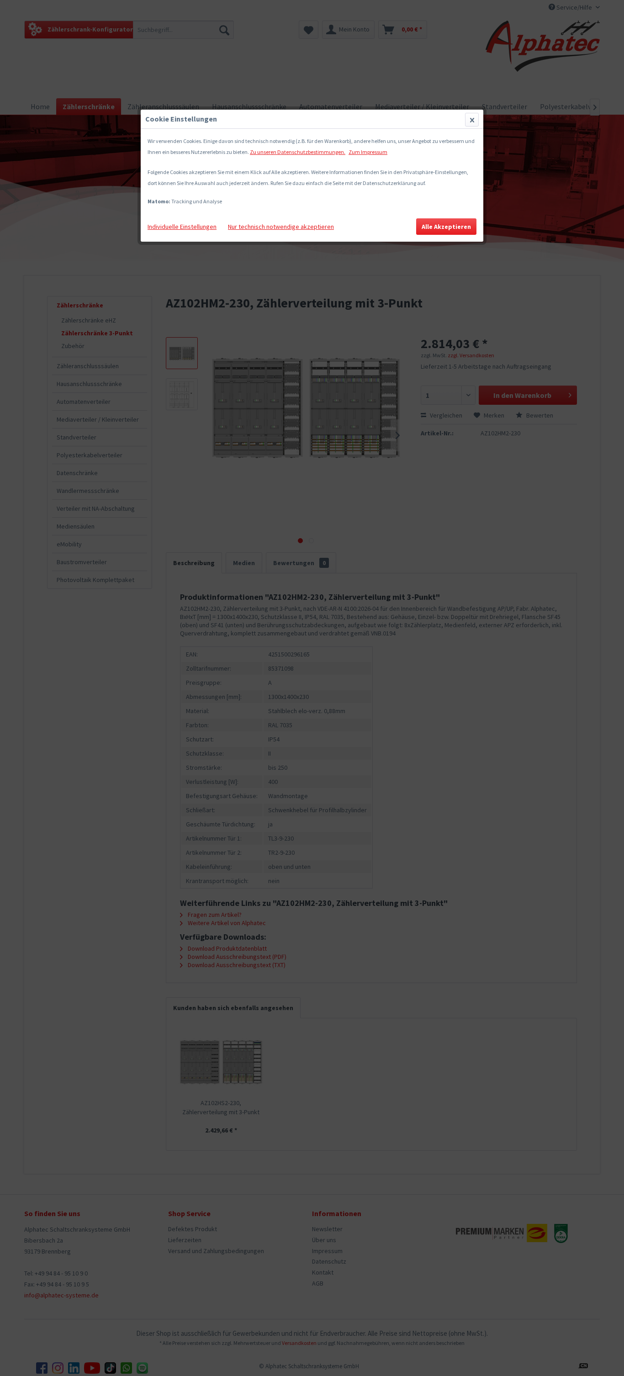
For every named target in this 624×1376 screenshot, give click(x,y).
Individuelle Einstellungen (182, 226)
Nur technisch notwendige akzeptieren (281, 226)
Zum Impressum (368, 151)
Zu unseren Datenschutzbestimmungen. (297, 151)
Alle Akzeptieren (446, 226)
